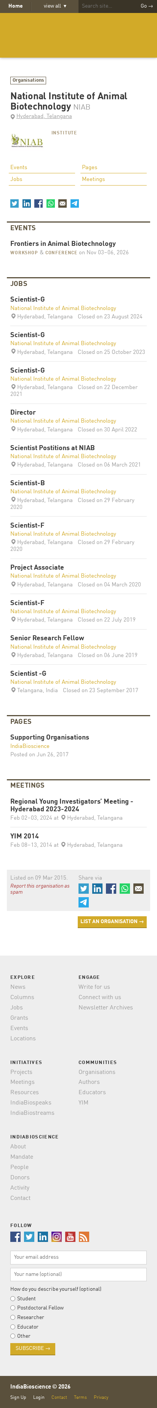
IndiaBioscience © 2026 (40, 1387)
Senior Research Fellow (47, 638)
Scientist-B (27, 483)
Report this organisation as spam (40, 889)
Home (15, 6)
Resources (24, 1093)
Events (18, 168)
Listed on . (39, 878)
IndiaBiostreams (32, 1113)
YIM (83, 1103)
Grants (19, 1018)
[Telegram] (74, 203)
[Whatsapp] (50, 203)
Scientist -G (28, 674)
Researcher (30, 1317)
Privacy (101, 1397)
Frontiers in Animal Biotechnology (63, 244)
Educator (27, 1327)
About (18, 1147)
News (18, 987)
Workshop (24, 253)
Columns (22, 998)
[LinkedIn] (26, 203)
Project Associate (37, 568)
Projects (21, 1072)
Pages (89, 168)
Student (26, 1298)
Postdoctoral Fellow (40, 1308)
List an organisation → (112, 921)
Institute (64, 133)
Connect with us (99, 998)
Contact (20, 1198)
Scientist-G (27, 300)
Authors (89, 1082)
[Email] (62, 203)
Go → (147, 6)
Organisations (28, 80)
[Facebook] (38, 203)
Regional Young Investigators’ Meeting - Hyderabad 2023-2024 (71, 806)
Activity (19, 1188)
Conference (61, 253)
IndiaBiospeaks (30, 1103)
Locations (23, 1039)
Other (23, 1336)
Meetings (93, 179)
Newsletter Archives (105, 1008)
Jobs (16, 179)
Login (39, 1397)
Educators (92, 1093)
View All (55, 6)
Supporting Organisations (49, 738)
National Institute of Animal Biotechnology (63, 309)
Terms (80, 1397)
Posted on (39, 755)
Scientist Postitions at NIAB (52, 448)
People (19, 1167)
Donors (20, 1178)
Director (23, 413)
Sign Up (18, 1397)
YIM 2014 (24, 836)
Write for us (94, 987)
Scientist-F (27, 526)
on (103, 253)
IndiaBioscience (78, 35)
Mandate (21, 1157)
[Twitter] (14, 203)
